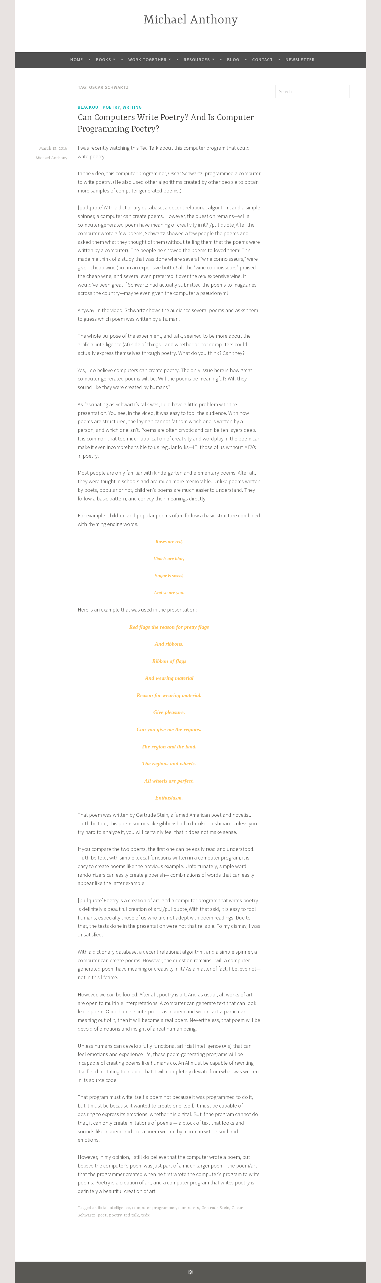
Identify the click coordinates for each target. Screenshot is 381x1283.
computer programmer (154, 1207)
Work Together (147, 59)
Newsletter (300, 59)
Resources (197, 59)
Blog (233, 59)
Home (76, 59)
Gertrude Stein (215, 1207)
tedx (145, 1215)
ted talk (131, 1215)
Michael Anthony (190, 20)
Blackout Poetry (99, 107)
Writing (132, 107)
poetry (115, 1215)
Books (103, 59)
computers (188, 1207)
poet (102, 1215)
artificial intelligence (111, 1207)
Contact (262, 59)
